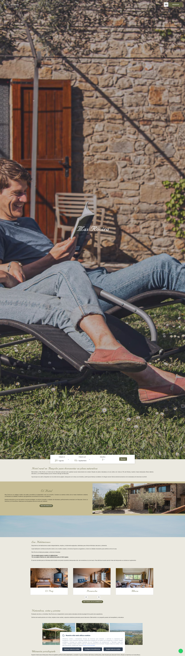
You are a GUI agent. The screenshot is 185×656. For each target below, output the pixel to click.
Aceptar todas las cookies (113, 649)
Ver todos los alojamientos (92, 601)
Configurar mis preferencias (92, 649)
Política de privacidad (89, 645)
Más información (46, 505)
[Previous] (86, 597)
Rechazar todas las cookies (71, 649)
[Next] (98, 597)
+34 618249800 (14, 4)
